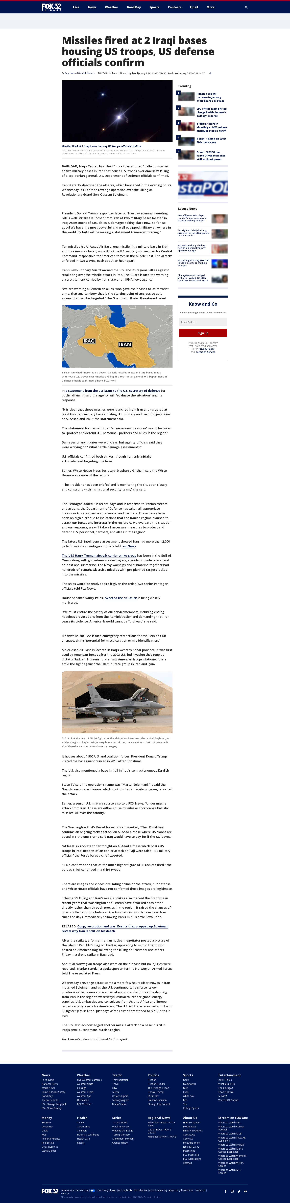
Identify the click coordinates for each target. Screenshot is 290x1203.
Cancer (81, 1122)
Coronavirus (83, 1126)
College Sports (191, 1108)
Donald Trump (155, 1092)
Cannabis (82, 1130)
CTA (114, 1087)
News (123, 73)
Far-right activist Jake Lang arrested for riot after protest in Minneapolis (193, 233)
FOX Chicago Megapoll (54, 1104)
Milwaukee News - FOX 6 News (161, 1124)
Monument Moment (123, 1138)
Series (116, 1118)
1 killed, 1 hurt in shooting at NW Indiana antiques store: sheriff (212, 127)
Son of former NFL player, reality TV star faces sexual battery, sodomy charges (192, 218)
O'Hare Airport (120, 1096)
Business (46, 1122)
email (245, 1191)
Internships (189, 1150)
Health (82, 1118)
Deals (45, 1130)
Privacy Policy (206, 348)
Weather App (84, 1096)
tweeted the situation (121, 598)
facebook (225, 1191)
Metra (115, 1092)
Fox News (129, 546)
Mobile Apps (190, 1126)
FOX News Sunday (52, 1108)
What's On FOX (226, 1083)
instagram (232, 1191)
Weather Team (85, 1092)
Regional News (159, 1118)
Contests (188, 1138)
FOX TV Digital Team (107, 73)
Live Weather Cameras (89, 1079)
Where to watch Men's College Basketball (230, 1150)
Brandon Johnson (157, 1100)
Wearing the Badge (122, 1130)
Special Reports (50, 1100)
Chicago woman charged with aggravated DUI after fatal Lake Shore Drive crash (193, 278)
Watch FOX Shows (228, 1100)
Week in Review (120, 1126)
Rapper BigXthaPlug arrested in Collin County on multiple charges (193, 263)
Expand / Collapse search (246, 7)
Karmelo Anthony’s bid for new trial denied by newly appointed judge (192, 248)
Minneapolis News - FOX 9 (162, 1136)
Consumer (47, 1126)
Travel (115, 1083)
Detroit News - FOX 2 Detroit (159, 1131)
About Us (190, 1118)
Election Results (156, 1083)
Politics (153, 1075)
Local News (48, 1079)
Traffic (117, 1075)
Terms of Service (205, 351)
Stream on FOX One (233, 1118)
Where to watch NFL (229, 1122)
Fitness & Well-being (88, 1134)
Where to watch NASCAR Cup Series (232, 1139)
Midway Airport (120, 1100)
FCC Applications (192, 1158)
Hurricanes (83, 1100)
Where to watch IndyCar (231, 1144)
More (210, 7)
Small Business (50, 1146)
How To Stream (191, 1122)
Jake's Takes (225, 1079)
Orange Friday (120, 1142)
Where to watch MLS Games (229, 1171)
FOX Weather (84, 1104)
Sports (188, 1075)
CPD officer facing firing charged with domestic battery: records (212, 112)
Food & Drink (225, 1092)
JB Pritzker (153, 1096)
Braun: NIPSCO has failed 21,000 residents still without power (211, 155)
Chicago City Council (159, 1104)
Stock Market (49, 1150)
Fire (185, 1100)
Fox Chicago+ (225, 1087)
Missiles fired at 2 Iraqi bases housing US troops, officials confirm (101, 146)
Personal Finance (51, 1138)
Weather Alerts (85, 1083)
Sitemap (187, 1162)
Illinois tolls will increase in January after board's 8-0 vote (210, 97)
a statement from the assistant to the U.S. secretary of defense (112, 391)
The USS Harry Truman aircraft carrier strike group (99, 555)
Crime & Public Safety (53, 1092)
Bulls (185, 1087)
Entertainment (229, 1075)
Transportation (120, 1079)
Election (152, 1079)
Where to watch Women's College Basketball (232, 1157)
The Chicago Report (158, 1087)
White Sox (188, 1096)
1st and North (119, 1122)
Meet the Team (191, 1142)
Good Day (47, 1096)
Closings (81, 1087)
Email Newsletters (193, 1130)
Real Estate (48, 1142)
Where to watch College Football (231, 1128)
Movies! (222, 1096)
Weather (83, 1075)
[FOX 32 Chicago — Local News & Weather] (53, 7)
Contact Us (189, 1134)
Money (47, 1118)
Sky (185, 1104)
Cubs (185, 1092)
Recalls (81, 1142)
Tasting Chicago (121, 1134)
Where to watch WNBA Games (231, 1164)
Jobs (44, 1134)
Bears (186, 1079)
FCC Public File (191, 1154)
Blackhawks (189, 1083)
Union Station (119, 1104)
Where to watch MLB (229, 1133)
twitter (239, 1191)
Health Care (83, 1138)
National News (50, 1083)
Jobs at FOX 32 (191, 1146)
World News (48, 1087)
